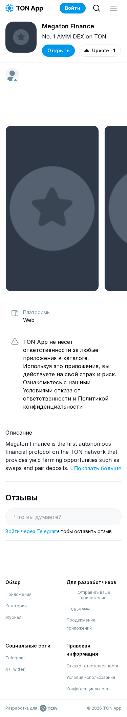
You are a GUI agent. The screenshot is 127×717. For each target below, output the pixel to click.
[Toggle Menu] (113, 8)
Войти (72, 8)
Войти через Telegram (31, 531)
